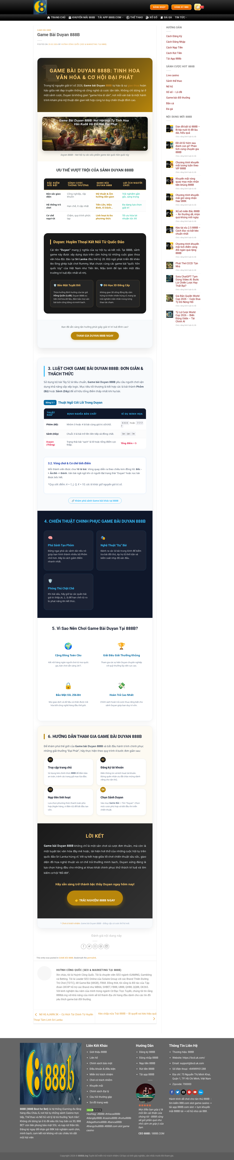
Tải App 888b (173, 58)
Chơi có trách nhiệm (71, 923)
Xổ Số (153, 17)
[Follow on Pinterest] (189, 1092)
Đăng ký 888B (147, 1052)
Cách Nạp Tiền (174, 47)
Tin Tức (180, 17)
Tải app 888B (146, 1074)
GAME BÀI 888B (44, 30)
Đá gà (168, 17)
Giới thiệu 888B (98, 1052)
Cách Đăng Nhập (175, 41)
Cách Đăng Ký (174, 36)
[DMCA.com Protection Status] (94, 1109)
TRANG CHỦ (58, 17)
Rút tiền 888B (146, 1068)
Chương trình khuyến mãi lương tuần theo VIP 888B (187, 165)
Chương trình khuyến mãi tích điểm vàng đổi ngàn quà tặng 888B (187, 248)
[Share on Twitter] (89, 946)
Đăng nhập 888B (148, 1057)
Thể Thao (136, 17)
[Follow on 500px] (200, 1092)
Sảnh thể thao (174, 80)
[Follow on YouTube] (195, 1092)
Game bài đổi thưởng (178, 97)
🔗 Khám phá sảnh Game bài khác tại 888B (95, 500)
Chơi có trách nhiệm (101, 1080)
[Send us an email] (183, 1092)
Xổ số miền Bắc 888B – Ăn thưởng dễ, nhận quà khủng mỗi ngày (188, 214)
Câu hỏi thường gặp (101, 1096)
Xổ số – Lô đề (174, 92)
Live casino (172, 75)
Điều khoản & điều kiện (102, 1068)
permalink (91, 958)
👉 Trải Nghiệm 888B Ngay (95, 900)
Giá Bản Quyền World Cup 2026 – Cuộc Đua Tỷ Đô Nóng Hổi (188, 299)
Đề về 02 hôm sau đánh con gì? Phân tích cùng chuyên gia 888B (187, 147)
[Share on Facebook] (83, 946)
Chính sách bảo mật (101, 1063)
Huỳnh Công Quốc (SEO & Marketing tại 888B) (84, 44)
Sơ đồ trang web (99, 1102)
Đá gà (169, 108)
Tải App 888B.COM (109, 17)
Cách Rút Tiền (174, 53)
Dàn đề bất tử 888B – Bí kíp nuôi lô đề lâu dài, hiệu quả (188, 129)
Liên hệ (94, 1057)
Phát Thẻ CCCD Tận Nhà (187, 265)
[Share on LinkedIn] (106, 946)
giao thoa (133, 85)
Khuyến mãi (96, 1085)
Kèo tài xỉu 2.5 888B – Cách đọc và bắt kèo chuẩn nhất (188, 230)
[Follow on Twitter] (177, 1092)
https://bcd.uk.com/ (194, 1057)
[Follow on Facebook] (172, 1092)
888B (109, 85)
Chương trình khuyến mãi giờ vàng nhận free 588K (187, 198)
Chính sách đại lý (99, 1091)
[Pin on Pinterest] (100, 946)
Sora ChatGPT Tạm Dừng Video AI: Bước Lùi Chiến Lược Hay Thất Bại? (187, 281)
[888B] (49, 7)
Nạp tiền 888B (147, 1063)
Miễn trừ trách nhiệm (101, 1074)
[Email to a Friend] (95, 946)
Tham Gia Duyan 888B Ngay (94, 335)
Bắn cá (170, 103)
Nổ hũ (169, 86)
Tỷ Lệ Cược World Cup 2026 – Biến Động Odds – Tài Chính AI (185, 317)
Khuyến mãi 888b (83, 17)
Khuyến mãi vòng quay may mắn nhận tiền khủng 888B (187, 181)
